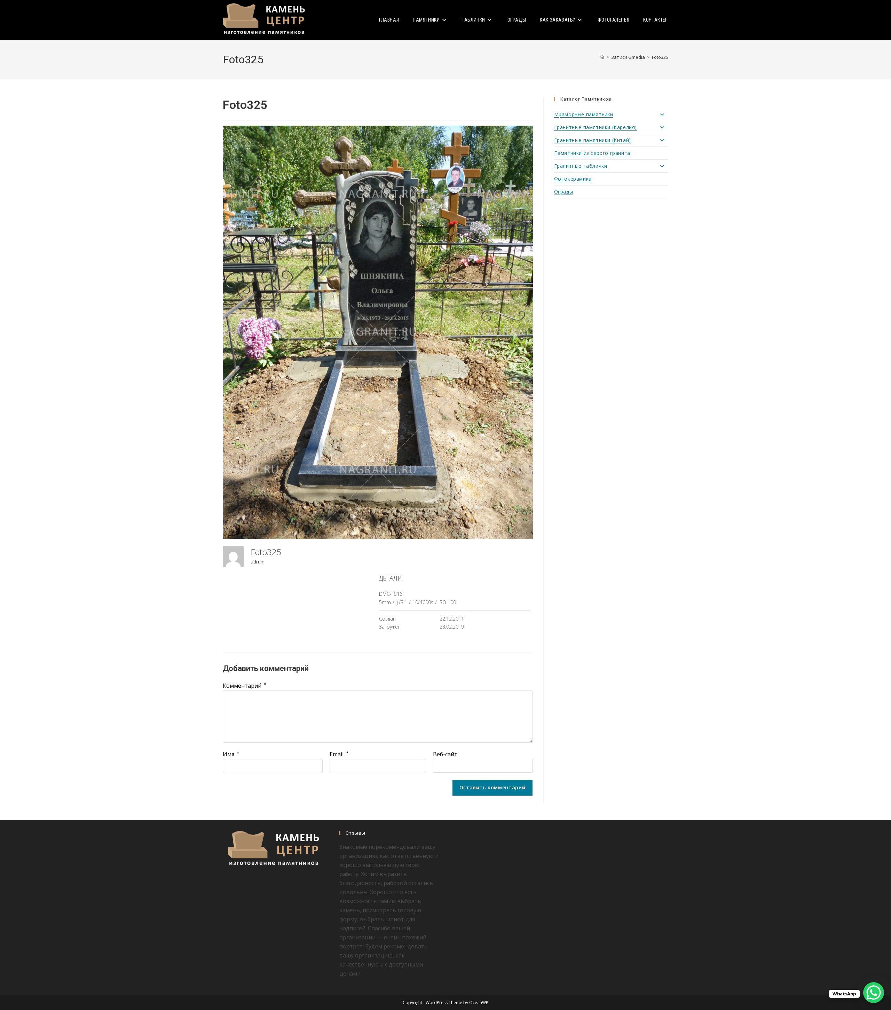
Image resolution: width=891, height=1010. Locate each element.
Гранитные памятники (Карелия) (595, 127)
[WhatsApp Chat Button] (873, 992)
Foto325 (660, 57)
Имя (231, 754)
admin (258, 561)
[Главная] (602, 57)
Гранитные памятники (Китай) (592, 140)
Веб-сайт (445, 754)
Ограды (563, 191)
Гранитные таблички (580, 166)
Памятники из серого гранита (592, 153)
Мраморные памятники (583, 114)
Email (339, 754)
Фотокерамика (573, 178)
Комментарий (245, 685)
